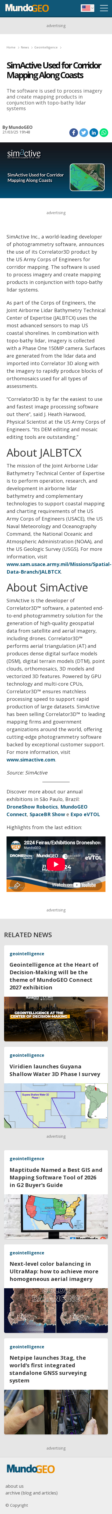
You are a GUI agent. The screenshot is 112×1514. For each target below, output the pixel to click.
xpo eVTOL (86, 814)
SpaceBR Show (47, 814)
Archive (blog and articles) (31, 1493)
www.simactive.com (31, 759)
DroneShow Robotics (32, 806)
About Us (14, 1486)
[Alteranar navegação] (104, 8)
